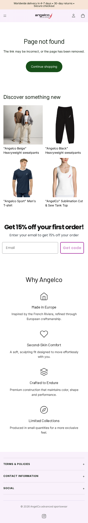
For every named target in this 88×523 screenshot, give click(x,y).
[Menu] (5, 16)
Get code (72, 247)
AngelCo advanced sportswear (48, 506)
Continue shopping (44, 66)
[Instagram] (44, 516)
